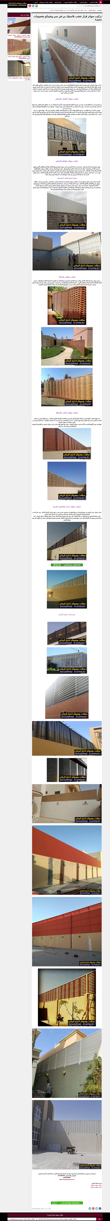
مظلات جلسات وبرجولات (46, 2)
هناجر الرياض (57, 2)
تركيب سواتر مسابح (96, 1185)
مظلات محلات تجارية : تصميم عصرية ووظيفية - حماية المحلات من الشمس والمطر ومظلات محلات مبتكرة (56, 1219)
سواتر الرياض (83, 2)
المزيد (36, 2)
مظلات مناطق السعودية (70, 2)
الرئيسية (99, 10)
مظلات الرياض (94, 2)
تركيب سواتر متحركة (96, 1187)
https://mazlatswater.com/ (67, 1179)
